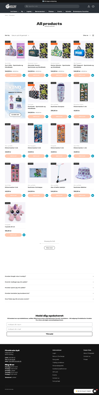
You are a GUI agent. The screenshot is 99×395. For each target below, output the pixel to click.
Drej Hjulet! (49, 222)
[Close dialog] (63, 171)
